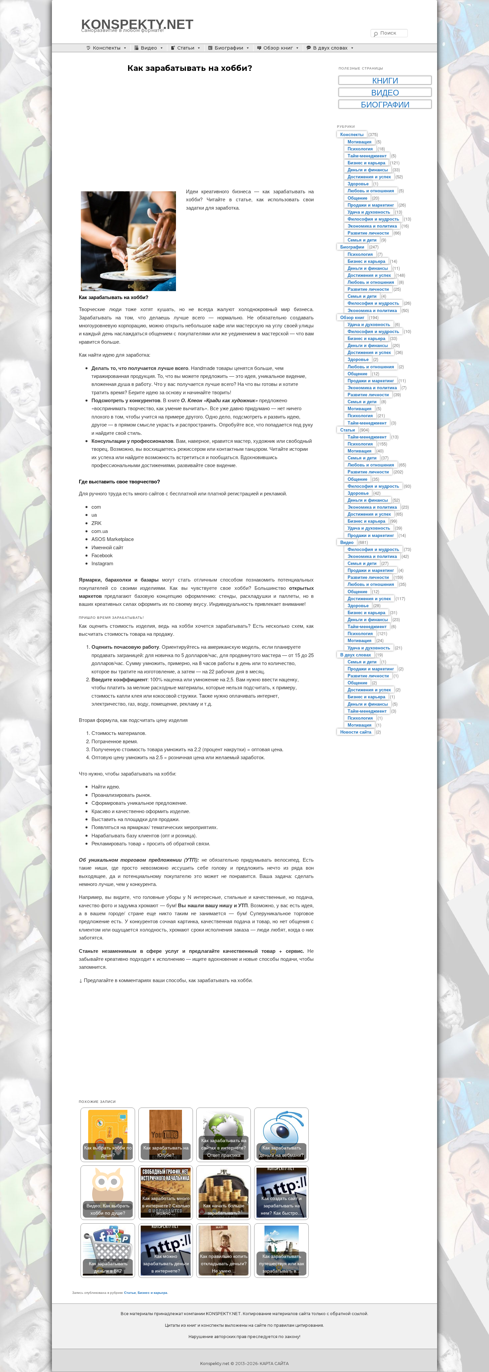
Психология (360, 148)
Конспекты (106, 48)
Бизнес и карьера (152, 1292)
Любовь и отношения (371, 190)
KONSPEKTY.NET (137, 24)
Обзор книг (278, 48)
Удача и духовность (369, 212)
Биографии (229, 48)
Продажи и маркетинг (371, 205)
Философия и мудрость (373, 219)
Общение (357, 198)
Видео (149, 48)
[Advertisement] (196, 130)
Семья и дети (362, 240)
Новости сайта (355, 732)
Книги (385, 80)
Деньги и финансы (368, 169)
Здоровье (358, 183)
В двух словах (330, 48)
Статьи (185, 48)
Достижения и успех (369, 176)
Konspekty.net (215, 1363)
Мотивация (360, 141)
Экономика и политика (372, 226)
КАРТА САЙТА (274, 1363)
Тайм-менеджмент (367, 155)
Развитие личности (368, 233)
